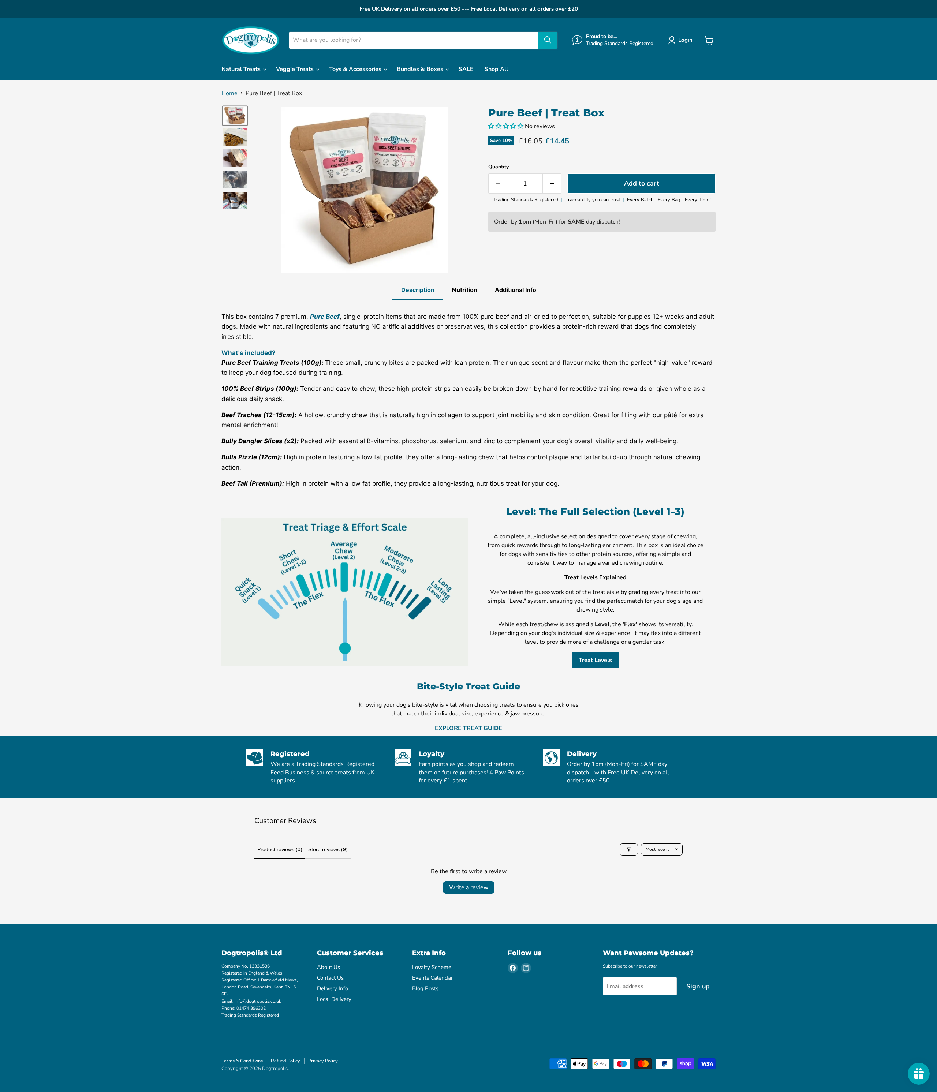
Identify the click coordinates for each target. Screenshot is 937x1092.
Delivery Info (332, 988)
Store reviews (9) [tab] (328, 849)
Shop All (496, 69)
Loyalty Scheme (431, 967)
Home (229, 93)
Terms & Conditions (242, 1061)
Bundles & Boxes (421, 69)
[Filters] (629, 849)
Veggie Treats (295, 69)
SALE (466, 69)
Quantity (498, 167)
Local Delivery (334, 999)
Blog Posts (425, 988)
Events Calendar (432, 977)
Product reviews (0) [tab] (279, 849)
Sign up (698, 986)
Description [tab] (417, 289)
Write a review (468, 887)
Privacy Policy (323, 1061)
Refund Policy (285, 1061)
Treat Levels (595, 660)
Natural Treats (241, 69)
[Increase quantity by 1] (552, 183)
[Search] (547, 40)
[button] (681, 40)
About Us (328, 967)
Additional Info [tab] (515, 289)
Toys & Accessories (356, 69)
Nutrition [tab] (464, 289)
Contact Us (330, 977)
